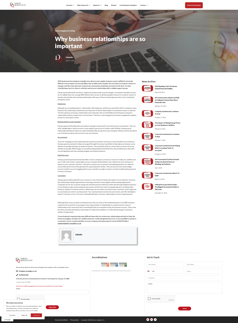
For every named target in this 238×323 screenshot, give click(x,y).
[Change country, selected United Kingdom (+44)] (149, 271)
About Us (96, 5)
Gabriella (78, 234)
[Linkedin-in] (151, 319)
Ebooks (113, 5)
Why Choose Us (82, 5)
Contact (143, 5)
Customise (12, 315)
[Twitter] (147, 319)
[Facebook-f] (155, 319)
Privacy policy (74, 320)
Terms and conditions (61, 320)
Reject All (24, 315)
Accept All (36, 315)
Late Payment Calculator (128, 5)
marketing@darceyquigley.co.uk (69, 223)
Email (18, 288)
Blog (106, 5)
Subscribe (52, 307)
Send (184, 309)
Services (69, 5)
